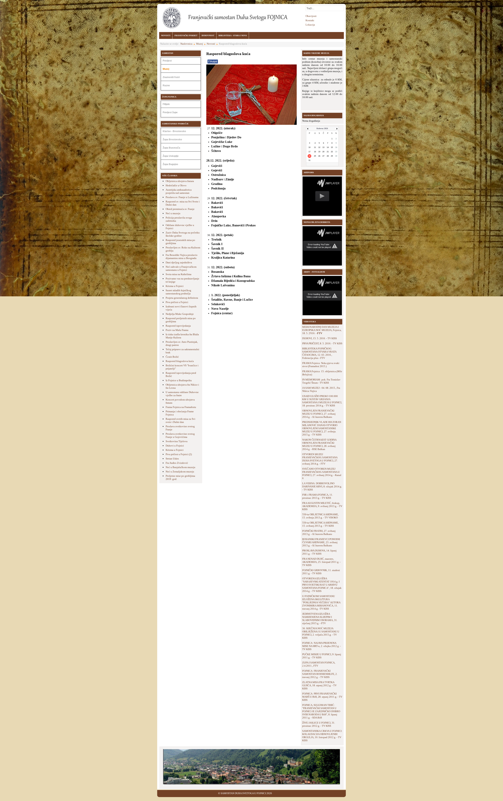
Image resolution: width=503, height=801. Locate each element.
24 (309, 156)
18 (315, 152)
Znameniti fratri (171, 77)
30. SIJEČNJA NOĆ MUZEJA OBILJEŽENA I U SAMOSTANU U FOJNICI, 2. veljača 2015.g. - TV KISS (320, 633)
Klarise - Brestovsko (174, 131)
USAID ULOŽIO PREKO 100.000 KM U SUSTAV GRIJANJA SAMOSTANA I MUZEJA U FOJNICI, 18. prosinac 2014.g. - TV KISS (322, 401)
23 (336, 152)
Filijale (166, 104)
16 (336, 147)
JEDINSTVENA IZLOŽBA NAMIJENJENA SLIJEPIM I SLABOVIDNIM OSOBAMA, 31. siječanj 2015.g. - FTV (319, 618)
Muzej (199, 43)
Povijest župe (170, 112)
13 (323, 147)
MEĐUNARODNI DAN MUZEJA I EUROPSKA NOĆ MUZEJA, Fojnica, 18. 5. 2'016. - (321, 330)
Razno (166, 85)
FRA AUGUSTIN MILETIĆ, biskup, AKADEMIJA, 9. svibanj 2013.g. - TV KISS (322, 506)
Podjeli (212, 61)
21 (328, 152)
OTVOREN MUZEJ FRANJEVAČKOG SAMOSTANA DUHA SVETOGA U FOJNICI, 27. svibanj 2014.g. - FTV (320, 459)
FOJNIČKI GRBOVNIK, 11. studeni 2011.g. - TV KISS (321, 572)
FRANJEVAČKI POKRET (185, 35)
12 (319, 147)
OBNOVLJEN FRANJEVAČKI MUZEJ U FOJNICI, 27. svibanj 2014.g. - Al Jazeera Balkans (319, 413)
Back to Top (339, 793)
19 (319, 152)
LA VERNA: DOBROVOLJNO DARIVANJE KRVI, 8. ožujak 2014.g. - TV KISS (322, 486)
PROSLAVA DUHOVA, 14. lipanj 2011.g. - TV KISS (319, 552)
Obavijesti (311, 16)
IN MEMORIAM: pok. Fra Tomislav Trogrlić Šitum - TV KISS (321, 381)
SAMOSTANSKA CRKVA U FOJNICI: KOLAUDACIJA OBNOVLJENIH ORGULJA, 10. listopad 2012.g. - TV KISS (322, 735)
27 (323, 156)
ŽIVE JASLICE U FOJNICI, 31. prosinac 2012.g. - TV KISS (318, 724)
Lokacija (310, 24)
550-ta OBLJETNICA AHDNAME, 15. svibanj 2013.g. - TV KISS (320, 524)
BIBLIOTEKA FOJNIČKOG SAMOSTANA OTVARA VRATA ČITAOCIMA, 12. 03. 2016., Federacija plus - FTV (319, 353)
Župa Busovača (171, 147)
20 (323, 152)
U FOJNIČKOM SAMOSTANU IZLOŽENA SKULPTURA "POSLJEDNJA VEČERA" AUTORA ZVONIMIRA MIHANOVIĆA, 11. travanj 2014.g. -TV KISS (321, 602)
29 (332, 156)
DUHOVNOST (208, 35)
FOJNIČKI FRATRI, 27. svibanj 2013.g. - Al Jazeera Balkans (319, 532)
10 (309, 147)
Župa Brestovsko (172, 139)
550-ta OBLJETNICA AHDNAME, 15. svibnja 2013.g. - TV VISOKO (320, 516)
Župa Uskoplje (171, 156)
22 (332, 152)
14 (328, 147)
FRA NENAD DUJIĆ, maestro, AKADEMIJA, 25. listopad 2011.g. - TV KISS (321, 562)
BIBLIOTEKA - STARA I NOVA (232, 35)
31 (309, 160)
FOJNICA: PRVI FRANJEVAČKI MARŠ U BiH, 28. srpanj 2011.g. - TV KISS (322, 696)
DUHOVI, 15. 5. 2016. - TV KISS (319, 338)
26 (319, 156)
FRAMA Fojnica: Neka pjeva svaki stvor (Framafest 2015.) (320, 365)
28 (328, 156)
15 (332, 147)
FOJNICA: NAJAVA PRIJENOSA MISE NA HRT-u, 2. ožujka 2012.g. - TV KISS (321, 646)
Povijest (167, 60)
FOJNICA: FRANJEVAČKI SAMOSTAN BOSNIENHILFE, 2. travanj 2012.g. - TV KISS (319, 674)
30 (336, 156)
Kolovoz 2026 (322, 128)
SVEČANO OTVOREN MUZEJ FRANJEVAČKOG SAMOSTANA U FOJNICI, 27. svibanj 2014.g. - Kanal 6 (321, 473)
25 (315, 156)
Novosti (211, 43)
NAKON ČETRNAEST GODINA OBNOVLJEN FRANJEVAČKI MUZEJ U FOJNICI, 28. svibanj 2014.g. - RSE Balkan (319, 444)
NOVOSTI (165, 35)
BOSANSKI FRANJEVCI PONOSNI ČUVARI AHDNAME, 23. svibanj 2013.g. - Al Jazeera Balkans (321, 542)
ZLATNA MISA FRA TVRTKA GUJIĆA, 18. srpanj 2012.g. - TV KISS (319, 685)
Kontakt (310, 20)
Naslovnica (186, 43)
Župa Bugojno (170, 164)
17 (309, 152)
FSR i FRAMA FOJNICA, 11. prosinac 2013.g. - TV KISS (317, 496)
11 (315, 147)
